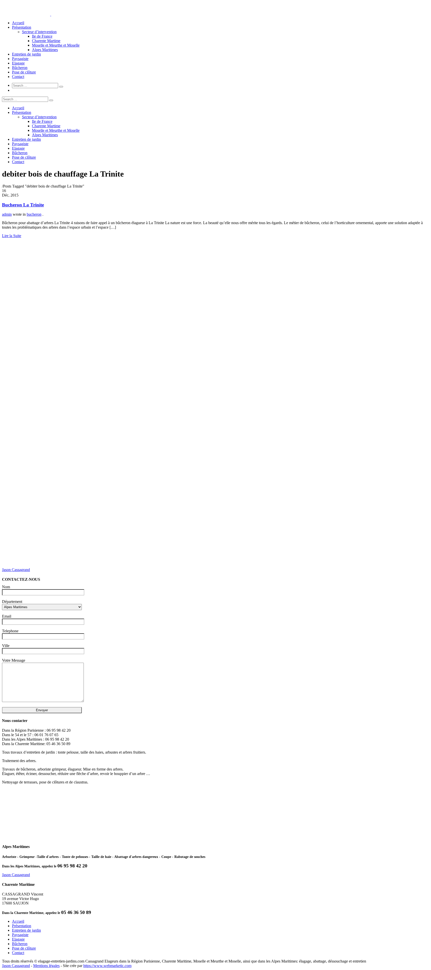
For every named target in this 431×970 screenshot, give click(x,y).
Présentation (21, 27)
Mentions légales (46, 966)
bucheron (34, 214)
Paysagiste (20, 59)
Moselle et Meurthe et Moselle (56, 45)
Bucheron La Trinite (23, 204)
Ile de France (42, 36)
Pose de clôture (24, 72)
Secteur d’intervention (39, 32)
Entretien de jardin (26, 54)
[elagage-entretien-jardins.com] (50, 14)
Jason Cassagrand (16, 570)
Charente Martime (46, 41)
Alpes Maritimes (45, 50)
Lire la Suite (11, 236)
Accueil (18, 23)
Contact (18, 76)
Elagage (18, 63)
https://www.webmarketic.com (107, 966)
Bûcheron (19, 67)
